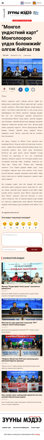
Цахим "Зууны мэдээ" (22, 20)
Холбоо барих (35, 427)
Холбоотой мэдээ (13, 258)
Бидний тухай (6, 427)
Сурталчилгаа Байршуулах (21, 427)
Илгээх (34, 249)
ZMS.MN (5, 55)
